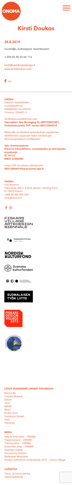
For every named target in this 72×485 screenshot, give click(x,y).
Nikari (7, 410)
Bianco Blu (10, 393)
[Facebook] (6, 208)
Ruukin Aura (11, 413)
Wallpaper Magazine (16, 457)
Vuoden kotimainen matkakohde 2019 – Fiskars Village (35, 460)
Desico (8, 400)
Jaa (9, 82)
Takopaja (9, 423)
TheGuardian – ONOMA (17, 443)
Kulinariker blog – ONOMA (19, 447)
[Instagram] (11, 208)
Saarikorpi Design (14, 416)
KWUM (7, 406)
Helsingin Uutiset (13, 450)
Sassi (7, 420)
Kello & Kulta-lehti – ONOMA (20, 437)
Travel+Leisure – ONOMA (18, 440)
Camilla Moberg (13, 396)
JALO (7, 403)
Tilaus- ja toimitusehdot (17, 474)
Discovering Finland (15, 453)
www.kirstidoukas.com (18, 69)
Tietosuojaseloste (13, 477)
